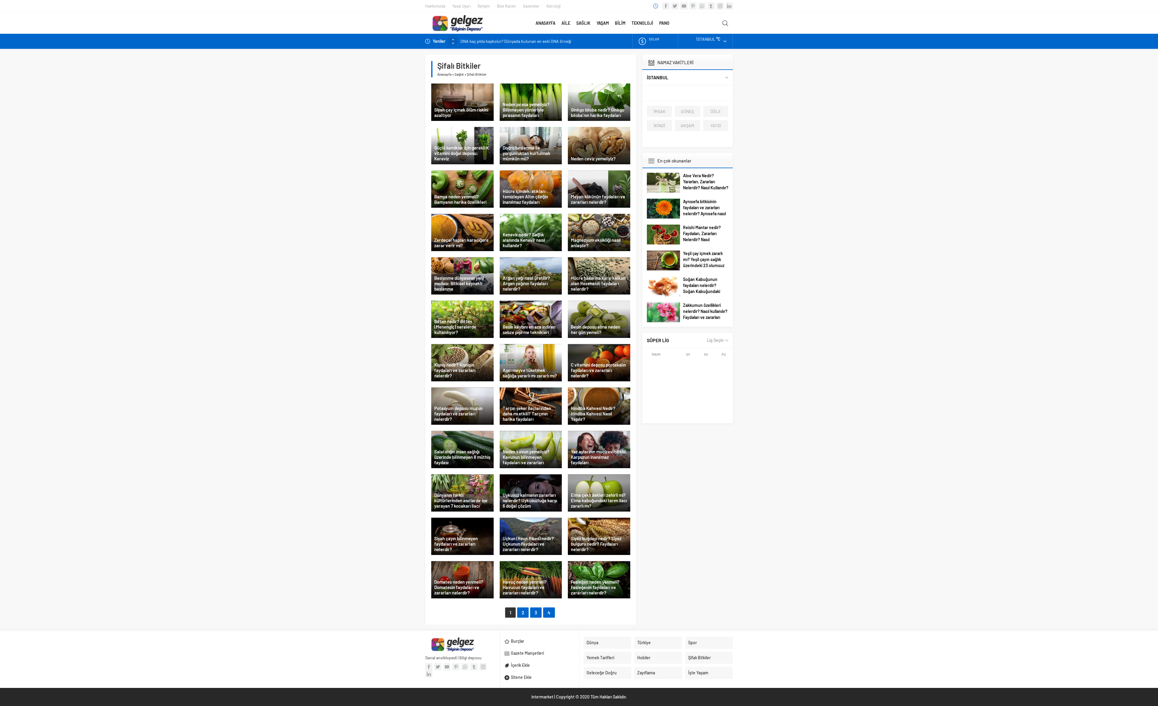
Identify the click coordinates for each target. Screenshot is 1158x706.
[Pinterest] (693, 6)
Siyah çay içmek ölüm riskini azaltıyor (461, 112)
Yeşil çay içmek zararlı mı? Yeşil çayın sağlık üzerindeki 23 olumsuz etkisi (703, 262)
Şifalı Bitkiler (699, 657)
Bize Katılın (506, 6)
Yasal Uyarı (461, 6)
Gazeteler (531, 6)
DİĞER (708, 23)
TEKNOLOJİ (642, 23)
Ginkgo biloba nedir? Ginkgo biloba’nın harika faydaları (597, 112)
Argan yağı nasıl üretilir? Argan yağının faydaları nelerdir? (526, 283)
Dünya (592, 642)
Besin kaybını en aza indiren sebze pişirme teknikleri (529, 329)
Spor (692, 642)
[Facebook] (665, 6)
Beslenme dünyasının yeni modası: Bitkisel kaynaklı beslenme (459, 283)
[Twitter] (675, 6)
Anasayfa (444, 74)
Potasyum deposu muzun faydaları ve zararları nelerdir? (458, 413)
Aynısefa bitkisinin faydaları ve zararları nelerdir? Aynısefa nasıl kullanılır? (704, 210)
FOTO (677, 23)
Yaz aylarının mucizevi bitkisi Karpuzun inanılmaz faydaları (598, 457)
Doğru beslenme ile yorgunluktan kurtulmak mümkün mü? (526, 153)
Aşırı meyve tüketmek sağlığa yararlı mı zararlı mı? (530, 372)
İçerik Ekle (520, 665)
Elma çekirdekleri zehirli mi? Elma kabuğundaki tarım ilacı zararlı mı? (599, 500)
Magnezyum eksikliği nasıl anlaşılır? (596, 242)
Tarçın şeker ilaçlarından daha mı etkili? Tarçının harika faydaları (527, 413)
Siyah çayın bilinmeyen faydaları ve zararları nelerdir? (456, 544)
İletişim (484, 6)
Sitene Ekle (521, 677)
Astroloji (553, 6)
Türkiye (644, 642)
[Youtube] (684, 6)
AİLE (566, 23)
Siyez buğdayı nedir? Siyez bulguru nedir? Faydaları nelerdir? (596, 544)
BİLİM (620, 23)
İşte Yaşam (698, 672)
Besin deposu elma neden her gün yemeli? (595, 329)
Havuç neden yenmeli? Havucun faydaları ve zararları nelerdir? (525, 587)
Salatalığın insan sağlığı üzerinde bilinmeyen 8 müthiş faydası (462, 457)
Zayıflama (646, 672)
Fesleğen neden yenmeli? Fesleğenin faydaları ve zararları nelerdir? (595, 587)
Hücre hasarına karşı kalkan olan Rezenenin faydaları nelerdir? (598, 283)
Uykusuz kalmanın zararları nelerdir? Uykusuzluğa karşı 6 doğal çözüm (530, 500)
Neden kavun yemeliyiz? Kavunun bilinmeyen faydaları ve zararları (526, 457)
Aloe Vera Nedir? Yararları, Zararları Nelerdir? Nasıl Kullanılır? (705, 181)
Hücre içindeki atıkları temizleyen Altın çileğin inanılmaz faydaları (525, 196)
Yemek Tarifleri (600, 657)
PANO (664, 23)
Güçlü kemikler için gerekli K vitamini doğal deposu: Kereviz (461, 153)
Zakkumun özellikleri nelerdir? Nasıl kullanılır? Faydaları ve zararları (705, 311)
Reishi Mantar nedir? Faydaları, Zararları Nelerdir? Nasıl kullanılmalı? (702, 236)
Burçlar (517, 641)
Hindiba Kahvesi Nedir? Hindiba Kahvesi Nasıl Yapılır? (593, 413)
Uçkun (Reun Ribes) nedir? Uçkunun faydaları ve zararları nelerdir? (528, 544)
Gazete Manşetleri (527, 653)
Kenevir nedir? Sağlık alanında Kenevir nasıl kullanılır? (524, 240)
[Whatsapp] (702, 6)
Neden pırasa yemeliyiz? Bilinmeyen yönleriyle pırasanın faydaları (526, 110)
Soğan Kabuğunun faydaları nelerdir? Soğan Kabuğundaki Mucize (701, 288)
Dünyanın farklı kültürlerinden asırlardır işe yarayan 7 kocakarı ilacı (460, 500)
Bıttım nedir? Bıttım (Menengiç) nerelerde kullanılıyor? (455, 327)
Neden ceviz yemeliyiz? (593, 158)
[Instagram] (720, 6)
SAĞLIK (583, 23)
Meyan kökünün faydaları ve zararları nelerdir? (598, 199)
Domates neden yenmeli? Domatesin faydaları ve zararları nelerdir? (458, 587)
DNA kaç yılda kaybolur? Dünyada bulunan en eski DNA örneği (515, 41)
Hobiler (643, 657)
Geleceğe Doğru (602, 672)
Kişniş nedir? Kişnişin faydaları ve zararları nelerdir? (454, 370)
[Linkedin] (729, 6)
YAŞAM (602, 23)
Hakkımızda (435, 6)
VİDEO (693, 23)
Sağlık (459, 74)
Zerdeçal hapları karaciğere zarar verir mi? (461, 242)
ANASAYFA (545, 23)
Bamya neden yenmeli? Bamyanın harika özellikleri (460, 199)
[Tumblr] (711, 6)
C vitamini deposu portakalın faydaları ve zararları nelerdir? (598, 370)
